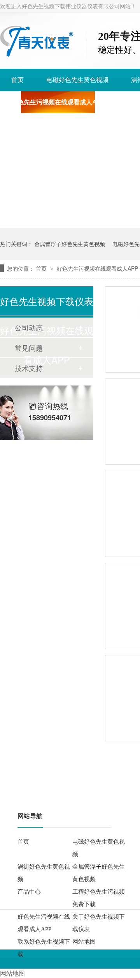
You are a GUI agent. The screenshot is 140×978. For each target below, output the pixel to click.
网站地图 (84, 942)
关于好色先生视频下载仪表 (98, 923)
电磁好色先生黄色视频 (77, 80)
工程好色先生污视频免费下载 (98, 898)
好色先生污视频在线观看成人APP (58, 102)
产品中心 (29, 892)
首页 (17, 80)
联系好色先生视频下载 (44, 948)
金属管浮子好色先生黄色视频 (69, 244)
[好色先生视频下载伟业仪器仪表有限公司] (37, 54)
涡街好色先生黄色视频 (44, 873)
